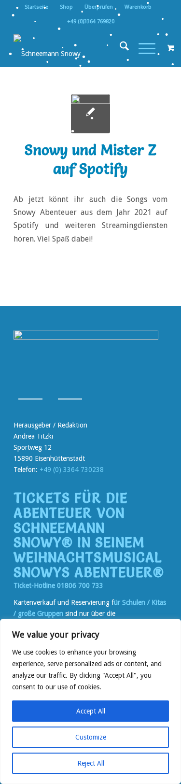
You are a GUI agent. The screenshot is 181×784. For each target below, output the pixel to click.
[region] (90, 701)
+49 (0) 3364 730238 (72, 469)
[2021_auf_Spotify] (90, 113)
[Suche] (119, 48)
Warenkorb (138, 7)
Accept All (90, 711)
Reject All (90, 763)
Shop (66, 7)
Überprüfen (98, 7)
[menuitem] (37, 7)
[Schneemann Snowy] (75, 48)
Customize (90, 737)
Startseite (36, 7)
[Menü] (142, 48)
